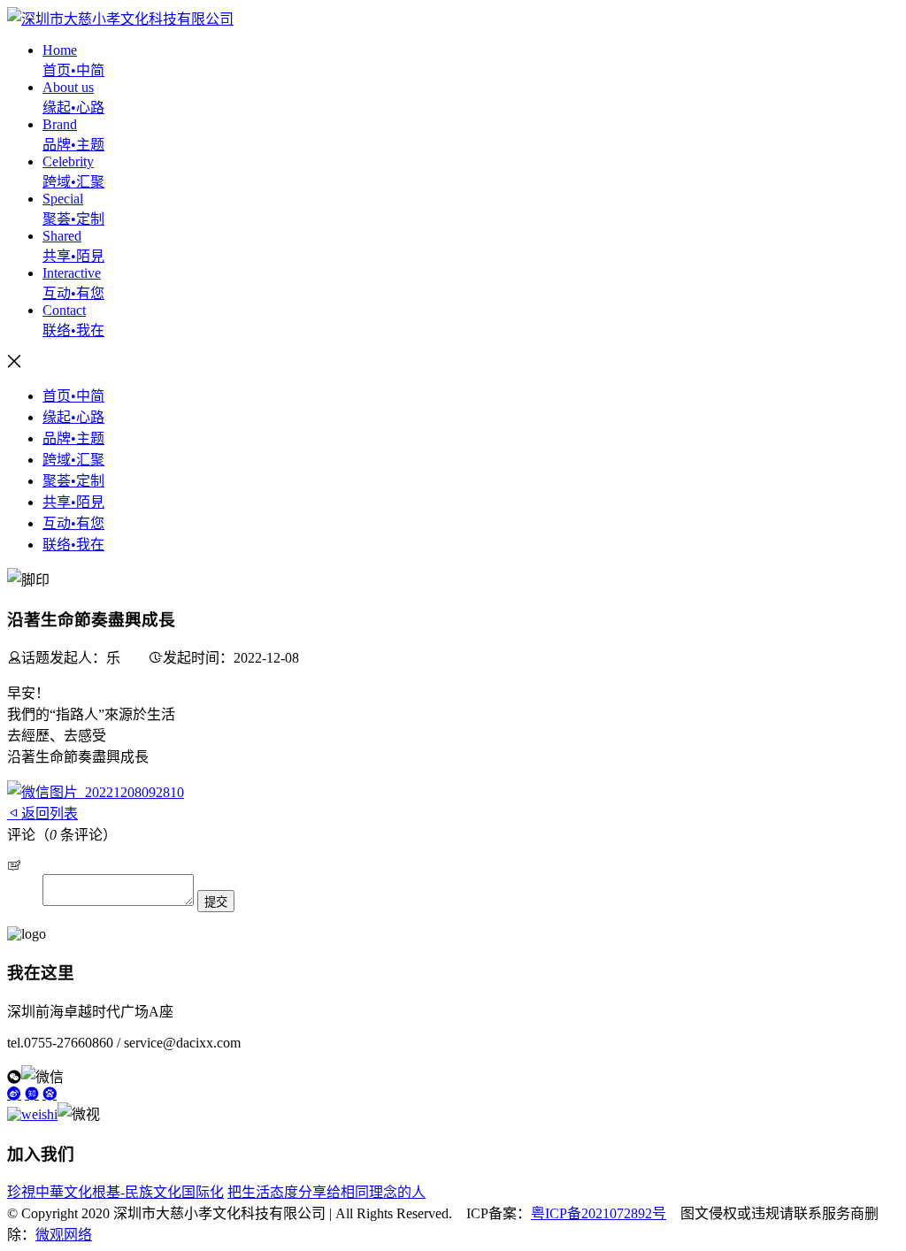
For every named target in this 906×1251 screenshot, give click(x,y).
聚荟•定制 (73, 480)
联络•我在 (73, 544)
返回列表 (49, 813)
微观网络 (63, 1234)
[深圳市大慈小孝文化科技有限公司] (120, 19)
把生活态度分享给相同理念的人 (326, 1192)
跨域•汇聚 (73, 459)
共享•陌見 (73, 502)
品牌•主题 (73, 438)
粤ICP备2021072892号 (598, 1213)
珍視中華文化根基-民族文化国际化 (115, 1192)
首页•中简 (73, 395)
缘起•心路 (73, 417)
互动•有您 (73, 523)
